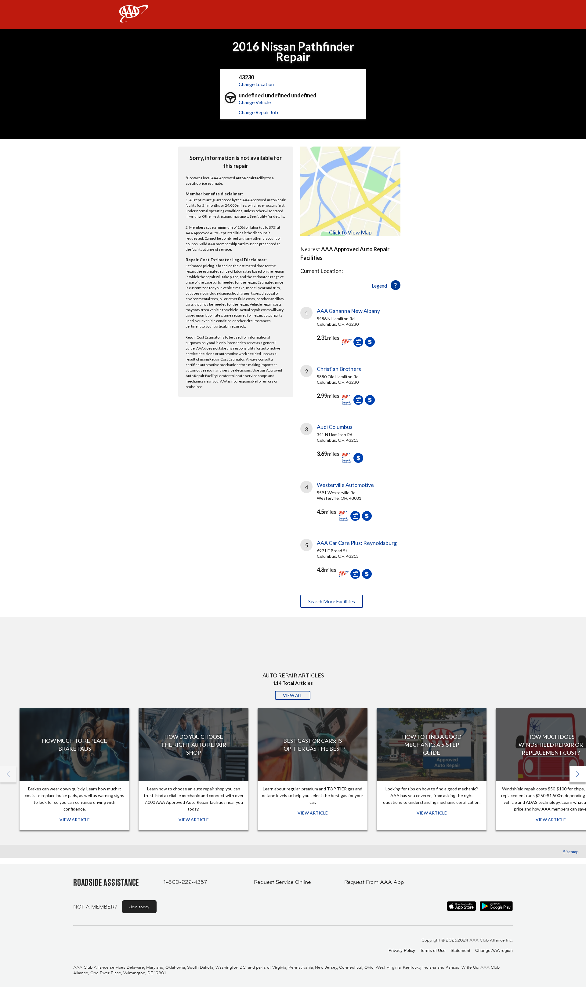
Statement (460, 950)
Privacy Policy (402, 950)
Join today (139, 906)
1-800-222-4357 (185, 882)
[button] (578, 774)
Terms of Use (433, 950)
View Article (75, 819)
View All (292, 695)
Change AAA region (494, 950)
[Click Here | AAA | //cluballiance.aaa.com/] (133, 19)
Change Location (256, 84)
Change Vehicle (255, 102)
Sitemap (571, 851)
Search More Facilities (331, 601)
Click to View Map (350, 232)
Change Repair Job (258, 112)
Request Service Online (282, 882)
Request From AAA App (374, 882)
